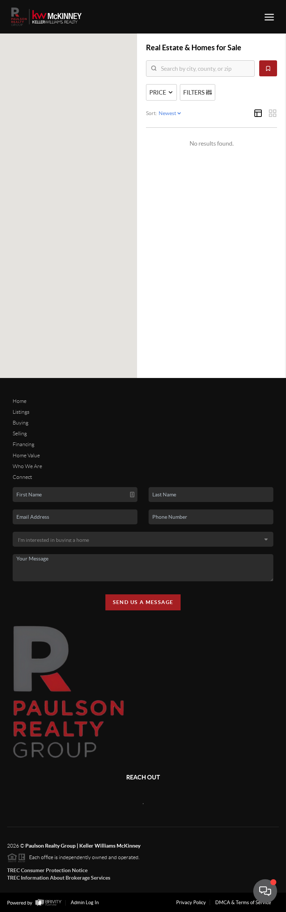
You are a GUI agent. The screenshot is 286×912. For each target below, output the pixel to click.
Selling (20, 433)
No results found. (211, 143)
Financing (23, 444)
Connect (22, 477)
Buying (20, 423)
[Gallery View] (272, 113)
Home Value (26, 455)
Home (19, 401)
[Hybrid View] (258, 113)
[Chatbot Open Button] (265, 891)
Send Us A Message (143, 602)
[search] (205, 68)
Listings (21, 412)
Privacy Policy (191, 902)
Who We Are (27, 466)
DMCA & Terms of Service (243, 902)
